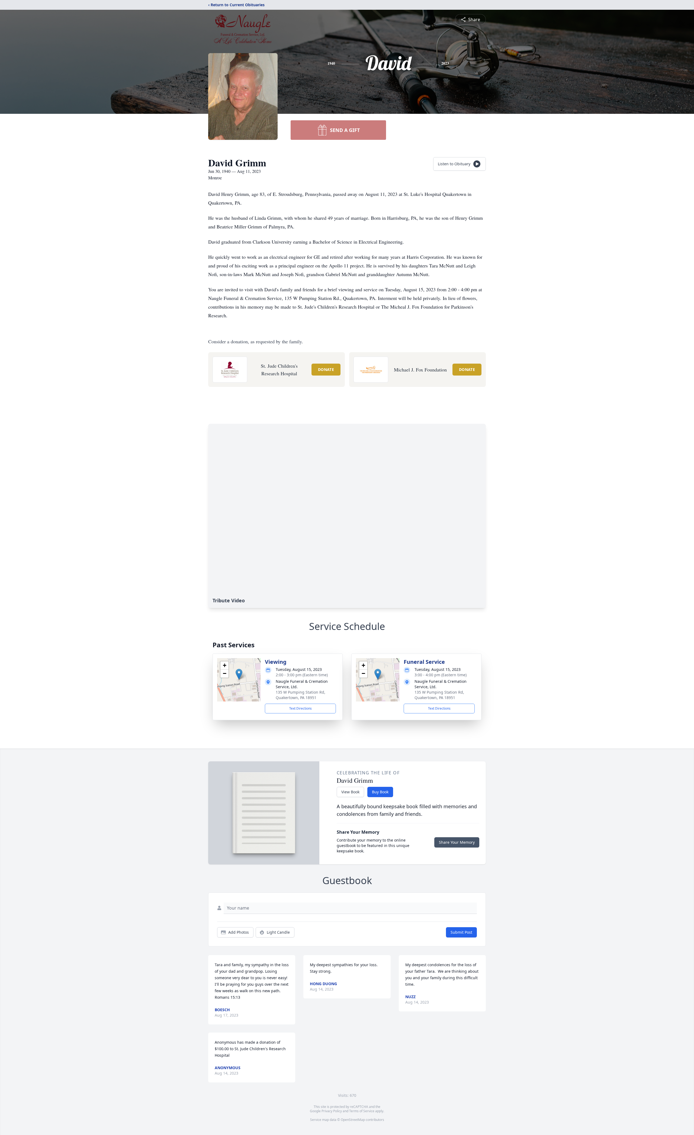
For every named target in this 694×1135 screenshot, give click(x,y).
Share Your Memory (457, 842)
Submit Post (461, 932)
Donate (326, 369)
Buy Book (380, 791)
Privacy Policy (332, 1111)
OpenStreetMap (353, 1119)
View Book (350, 791)
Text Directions (300, 708)
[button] (239, 674)
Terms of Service (361, 1111)
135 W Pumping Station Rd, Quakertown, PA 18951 (300, 695)
